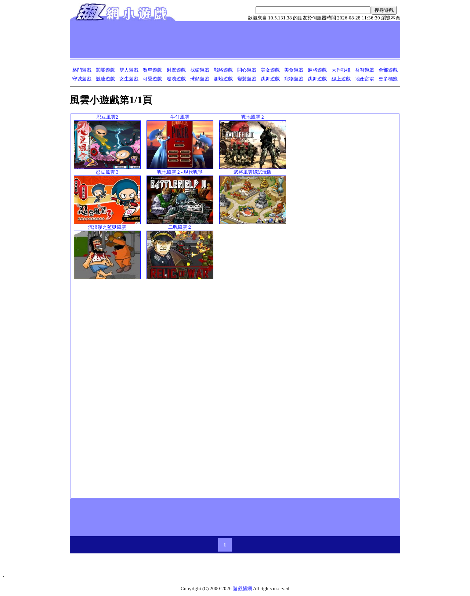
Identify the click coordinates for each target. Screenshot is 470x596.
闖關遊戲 (105, 70)
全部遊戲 (388, 70)
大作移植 (341, 70)
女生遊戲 (128, 79)
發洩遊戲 (176, 79)
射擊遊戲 (176, 70)
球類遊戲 (199, 79)
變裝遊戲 (246, 79)
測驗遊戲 (223, 79)
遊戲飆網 (242, 588)
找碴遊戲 (199, 70)
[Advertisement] (205, 39)
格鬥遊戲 (81, 70)
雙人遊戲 (128, 70)
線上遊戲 (341, 79)
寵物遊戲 (293, 79)
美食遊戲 (293, 70)
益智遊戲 (364, 70)
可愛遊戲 (152, 79)
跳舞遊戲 (270, 79)
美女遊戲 (270, 70)
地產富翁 (364, 79)
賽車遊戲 (152, 70)
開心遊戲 (246, 70)
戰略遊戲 (223, 70)
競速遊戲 (105, 79)
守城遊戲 (81, 79)
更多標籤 (388, 79)
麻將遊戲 (317, 70)
